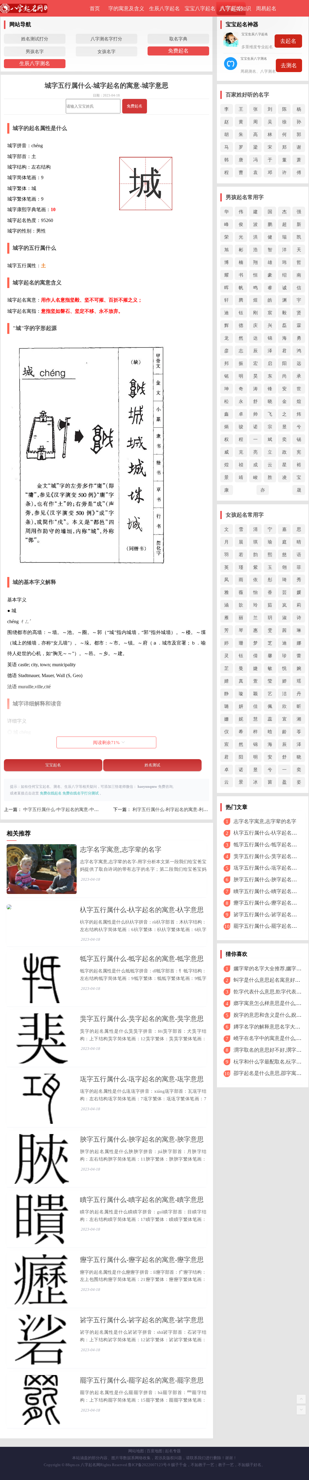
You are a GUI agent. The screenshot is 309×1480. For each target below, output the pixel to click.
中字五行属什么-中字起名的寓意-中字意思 (65, 809)
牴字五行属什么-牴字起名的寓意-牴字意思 (142, 958)
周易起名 (266, 8)
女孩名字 (106, 51)
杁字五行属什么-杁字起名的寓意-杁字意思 (142, 910)
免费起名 (178, 51)
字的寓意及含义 (126, 8)
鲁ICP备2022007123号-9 (149, 1465)
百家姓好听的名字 (247, 95)
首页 (95, 8)
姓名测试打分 (34, 38)
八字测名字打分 (106, 38)
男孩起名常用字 (245, 197)
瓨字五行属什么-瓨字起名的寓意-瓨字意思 (142, 1079)
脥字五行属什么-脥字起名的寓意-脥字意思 (142, 1139)
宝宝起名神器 (242, 24)
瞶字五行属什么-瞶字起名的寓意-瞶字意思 (142, 1199)
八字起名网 (90, 1465)
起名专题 (173, 1451)
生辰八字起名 (164, 8)
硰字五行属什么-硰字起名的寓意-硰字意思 (142, 1320)
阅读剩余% (106, 742)
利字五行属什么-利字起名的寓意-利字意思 (174, 809)
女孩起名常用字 (245, 515)
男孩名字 (35, 51)
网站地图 (136, 1451)
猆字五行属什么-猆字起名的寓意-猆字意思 (142, 1018)
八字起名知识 (235, 8)
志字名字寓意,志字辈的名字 (120, 849)
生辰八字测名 (34, 63)
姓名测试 (152, 765)
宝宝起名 (53, 765)
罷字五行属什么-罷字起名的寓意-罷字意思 (142, 1380)
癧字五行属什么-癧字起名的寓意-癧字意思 (142, 1259)
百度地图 (154, 1451)
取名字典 (178, 38)
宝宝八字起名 (200, 8)
